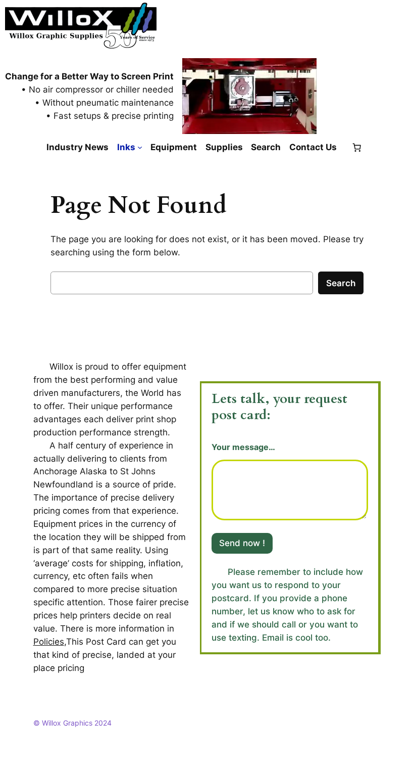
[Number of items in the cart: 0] (357, 147)
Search (340, 283)
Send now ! (242, 543)
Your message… (243, 447)
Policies (48, 642)
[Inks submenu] (139, 147)
